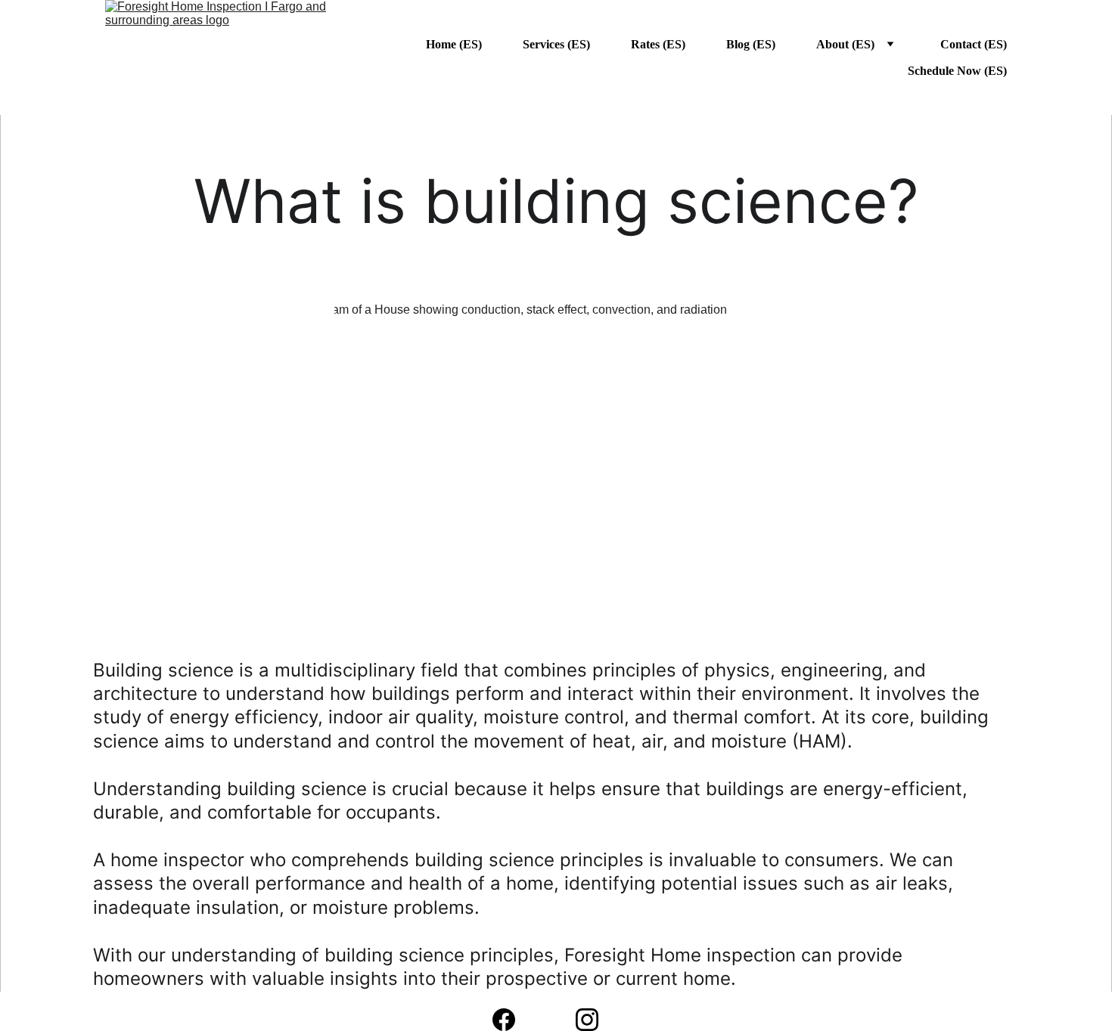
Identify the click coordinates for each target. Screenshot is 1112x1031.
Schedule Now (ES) (957, 70)
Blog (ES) (750, 44)
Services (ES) (556, 44)
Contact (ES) (973, 44)
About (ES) (845, 44)
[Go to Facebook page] (511, 1019)
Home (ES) (454, 44)
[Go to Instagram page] (587, 1019)
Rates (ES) (658, 44)
